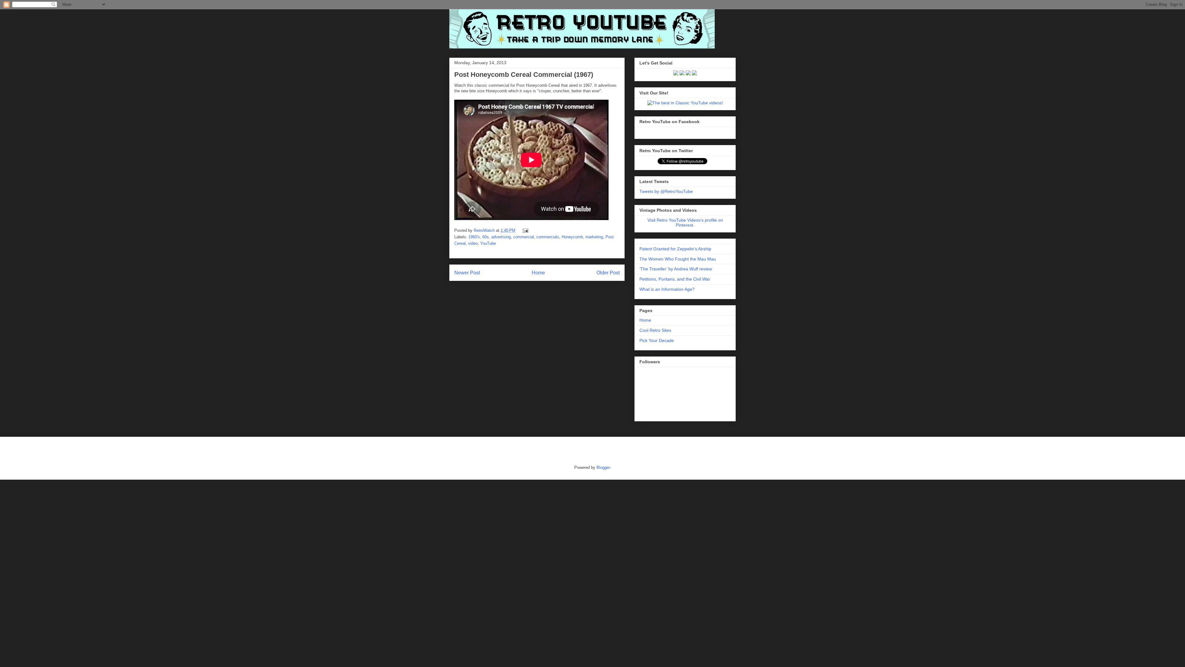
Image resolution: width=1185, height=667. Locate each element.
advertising (501, 237)
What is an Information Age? (667, 289)
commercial (523, 237)
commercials (547, 237)
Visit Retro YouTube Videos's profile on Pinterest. (685, 222)
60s (485, 237)
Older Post (608, 272)
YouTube (488, 243)
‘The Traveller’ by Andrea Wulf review (675, 268)
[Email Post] (524, 230)
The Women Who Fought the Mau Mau (677, 258)
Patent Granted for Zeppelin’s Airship (675, 248)
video (473, 243)
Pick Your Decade (656, 340)
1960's (474, 237)
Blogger (603, 467)
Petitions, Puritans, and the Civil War (674, 279)
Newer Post (467, 272)
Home (538, 272)
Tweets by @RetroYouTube (666, 191)
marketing (594, 237)
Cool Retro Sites (655, 330)
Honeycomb (572, 237)
